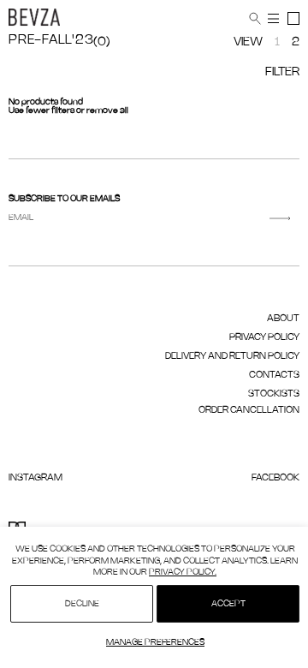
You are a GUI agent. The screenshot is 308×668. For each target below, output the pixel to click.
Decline (82, 604)
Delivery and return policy (232, 356)
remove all (107, 111)
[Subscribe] (280, 218)
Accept (228, 604)
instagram (35, 478)
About (283, 318)
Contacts (274, 375)
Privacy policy (264, 337)
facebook (275, 478)
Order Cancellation (248, 410)
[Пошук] (255, 19)
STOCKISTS (273, 394)
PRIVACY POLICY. (182, 572)
